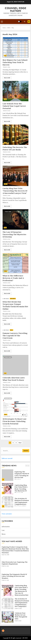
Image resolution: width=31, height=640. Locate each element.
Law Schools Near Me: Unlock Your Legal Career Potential (14, 106)
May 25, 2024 (7, 282)
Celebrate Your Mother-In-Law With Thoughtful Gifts (21, 616)
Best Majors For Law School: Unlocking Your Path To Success (15, 62)
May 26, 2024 (7, 239)
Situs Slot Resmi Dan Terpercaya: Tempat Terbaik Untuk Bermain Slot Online (15, 305)
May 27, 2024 (7, 195)
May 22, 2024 (7, 426)
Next (20, 443)
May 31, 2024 (7, 67)
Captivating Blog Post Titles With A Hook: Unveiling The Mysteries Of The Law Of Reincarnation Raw (21, 490)
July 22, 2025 (6, 554)
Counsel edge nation (15, 9)
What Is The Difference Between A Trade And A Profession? (13, 278)
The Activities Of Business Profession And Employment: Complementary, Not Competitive (22, 502)
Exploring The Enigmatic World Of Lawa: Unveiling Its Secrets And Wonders (22, 475)
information (12, 298)
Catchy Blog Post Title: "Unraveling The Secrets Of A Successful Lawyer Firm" (15, 190)
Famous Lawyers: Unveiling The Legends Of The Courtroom (15, 335)
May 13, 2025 (6, 566)
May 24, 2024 (7, 340)
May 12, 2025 (6, 580)
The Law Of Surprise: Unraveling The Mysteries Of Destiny (14, 234)
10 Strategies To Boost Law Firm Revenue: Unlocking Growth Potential (14, 421)
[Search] (24, 21)
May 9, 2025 (18, 620)
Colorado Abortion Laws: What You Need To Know (14, 379)
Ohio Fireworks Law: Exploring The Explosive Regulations (14, 563)
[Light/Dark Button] (20, 21)
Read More (7, 78)
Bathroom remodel (7, 458)
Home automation (7, 514)
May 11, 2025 (19, 608)
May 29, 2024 (7, 110)
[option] (15, 476)
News (5, 184)
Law (5, 55)
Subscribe (29, 21)
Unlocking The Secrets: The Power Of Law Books (15, 148)
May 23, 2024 (7, 382)
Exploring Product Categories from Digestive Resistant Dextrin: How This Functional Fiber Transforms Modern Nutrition (15, 550)
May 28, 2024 (7, 152)
